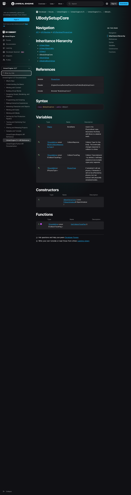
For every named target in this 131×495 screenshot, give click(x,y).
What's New (10, 81)
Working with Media (13, 113)
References (113, 39)
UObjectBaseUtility (46, 48)
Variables (112, 45)
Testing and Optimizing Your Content (16, 123)
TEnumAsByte (52, 142)
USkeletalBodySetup (47, 61)
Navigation (112, 33)
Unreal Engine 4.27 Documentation (14, 77)
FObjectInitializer (69, 202)
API (37, 32)
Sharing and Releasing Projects (17, 127)
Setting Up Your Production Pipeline (15, 118)
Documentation (52, 12)
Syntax (111, 42)
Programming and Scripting (15, 100)
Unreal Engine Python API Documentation (15, 145)
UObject (42, 51)
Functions (112, 52)
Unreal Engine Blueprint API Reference (15, 136)
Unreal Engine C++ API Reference (95, 12)
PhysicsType (71, 168)
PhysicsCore (55, 79)
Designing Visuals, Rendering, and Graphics (17, 95)
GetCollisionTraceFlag (78, 224)
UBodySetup (44, 58)
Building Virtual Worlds (13, 91)
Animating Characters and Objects (18, 106)
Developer (42, 12)
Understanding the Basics (15, 84)
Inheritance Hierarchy (117, 36)
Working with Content (13, 87)
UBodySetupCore (70, 200)
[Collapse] (4, 140)
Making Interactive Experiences (17, 103)
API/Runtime (45, 32)
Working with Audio (12, 110)
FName (49, 127)
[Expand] (4, 81)
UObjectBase (44, 45)
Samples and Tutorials (13, 131)
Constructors (113, 49)
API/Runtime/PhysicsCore (62, 32)
